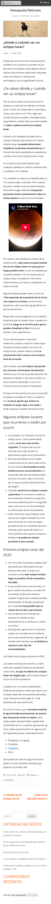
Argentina (13, 748)
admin (5, 53)
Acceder (33, 895)
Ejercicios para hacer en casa (16, 852)
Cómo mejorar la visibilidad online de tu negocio (24, 859)
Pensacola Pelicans (25, 10)
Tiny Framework (18, 895)
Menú (46, 2)
